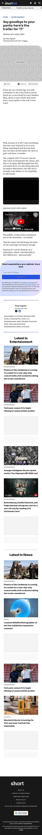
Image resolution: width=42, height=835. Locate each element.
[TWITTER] (16, 311)
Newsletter (34, 84)
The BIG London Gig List (25, 8)
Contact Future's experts (21, 793)
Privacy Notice (31, 284)
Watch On (8, 228)
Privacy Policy (21, 799)
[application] (21, 190)
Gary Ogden (10, 39)
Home (5, 17)
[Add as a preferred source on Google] (21, 813)
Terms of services (29, 282)
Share (8, 84)
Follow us (23, 84)
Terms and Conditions (21, 796)
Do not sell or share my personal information (21, 806)
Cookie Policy (21, 803)
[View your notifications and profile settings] (31, 3)
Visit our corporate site (25, 823)
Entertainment (18, 17)
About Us (21, 790)
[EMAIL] (20, 311)
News (25, 41)
